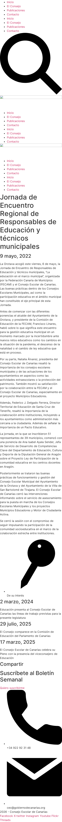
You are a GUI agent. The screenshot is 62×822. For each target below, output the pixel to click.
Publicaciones (16, 10)
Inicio (10, 2)
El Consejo (14, 6)
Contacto (13, 14)
